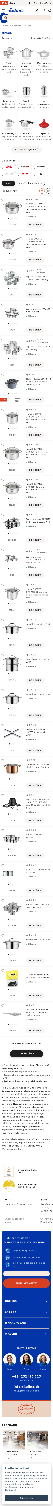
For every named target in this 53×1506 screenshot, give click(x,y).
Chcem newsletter (26, 1283)
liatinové (33, 1075)
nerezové (22, 1075)
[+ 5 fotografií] (12, 1014)
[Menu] (3, 10)
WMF (38, 1146)
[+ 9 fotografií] (12, 418)
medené (44, 1075)
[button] (26, 183)
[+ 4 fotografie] (12, 558)
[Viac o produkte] (12, 243)
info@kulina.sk (26, 1386)
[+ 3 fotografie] (12, 208)
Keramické (10, 1075)
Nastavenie (11, 1490)
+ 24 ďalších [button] (27, 1054)
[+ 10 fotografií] (12, 313)
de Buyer (13, 1146)
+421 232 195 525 (26, 1376)
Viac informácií (27, 1487)
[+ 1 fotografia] (12, 628)
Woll (4, 1149)
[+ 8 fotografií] (12, 909)
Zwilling (18, 1149)
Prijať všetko (26, 1498)
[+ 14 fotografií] (12, 804)
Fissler (22, 1146)
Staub (31, 1146)
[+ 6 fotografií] (12, 348)
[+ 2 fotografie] (12, 663)
